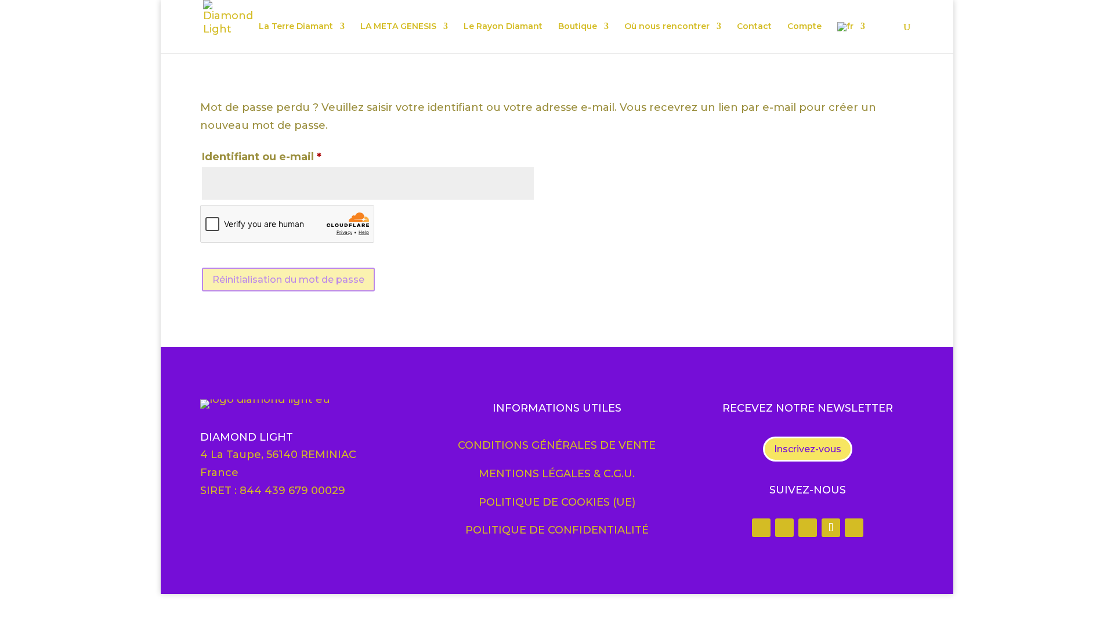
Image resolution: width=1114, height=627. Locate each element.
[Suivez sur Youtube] (854, 527)
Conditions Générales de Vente (557, 445)
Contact (754, 26)
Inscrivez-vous (807, 449)
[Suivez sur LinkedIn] (807, 527)
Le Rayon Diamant (503, 26)
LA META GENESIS (398, 26)
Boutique (577, 26)
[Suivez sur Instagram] (784, 527)
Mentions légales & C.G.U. (557, 473)
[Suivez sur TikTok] (831, 527)
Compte (804, 26)
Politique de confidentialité (557, 530)
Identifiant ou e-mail (293, 156)
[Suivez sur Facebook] (761, 527)
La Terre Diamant (296, 26)
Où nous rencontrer (667, 26)
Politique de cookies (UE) (557, 502)
